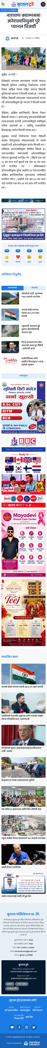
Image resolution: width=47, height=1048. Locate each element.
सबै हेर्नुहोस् (23, 376)
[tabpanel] (23, 335)
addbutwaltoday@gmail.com (23, 978)
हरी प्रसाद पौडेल (11, 1010)
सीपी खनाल (37, 1010)
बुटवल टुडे (14, 38)
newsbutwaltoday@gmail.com (23, 972)
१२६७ (31, 944)
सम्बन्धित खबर (9, 657)
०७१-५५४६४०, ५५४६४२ (25, 948)
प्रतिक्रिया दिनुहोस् (11, 274)
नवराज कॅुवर (25, 1010)
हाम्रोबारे (9, 984)
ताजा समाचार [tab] (12, 288)
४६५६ (31, 940)
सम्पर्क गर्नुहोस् (21, 984)
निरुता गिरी (19, 1019)
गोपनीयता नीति (12, 988)
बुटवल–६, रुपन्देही (26, 955)
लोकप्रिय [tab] (34, 288)
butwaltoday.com (18, 1037)
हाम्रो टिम (29, 1017)
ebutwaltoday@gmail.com (26, 951)
